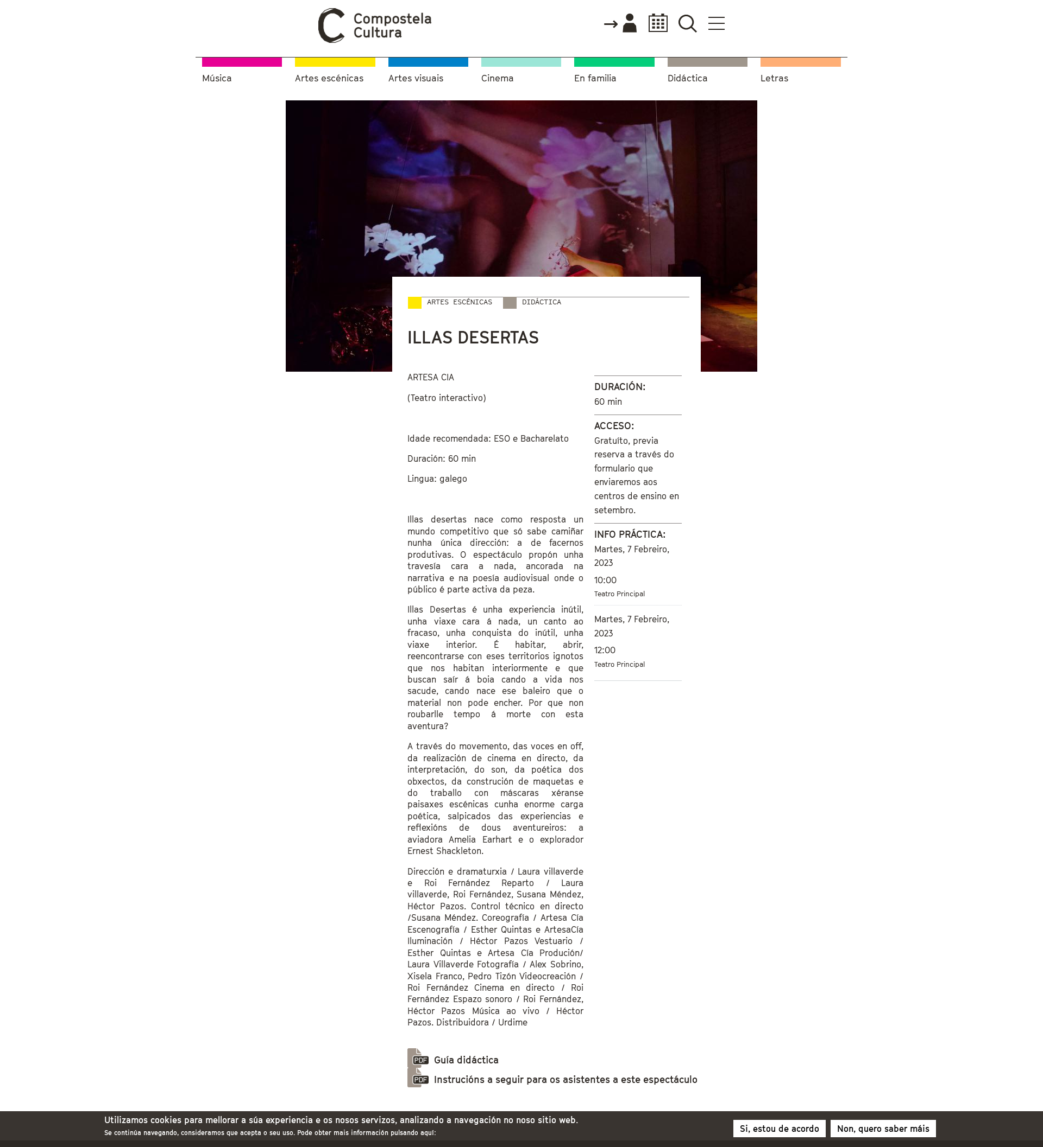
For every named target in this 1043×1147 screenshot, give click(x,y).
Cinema (497, 78)
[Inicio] (375, 40)
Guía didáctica (466, 1060)
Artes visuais (415, 78)
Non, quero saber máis (883, 1128)
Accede (620, 24)
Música (217, 78)
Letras (774, 78)
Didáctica (688, 78)
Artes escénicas (329, 78)
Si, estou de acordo (779, 1128)
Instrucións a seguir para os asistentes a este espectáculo (566, 1079)
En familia (595, 78)
